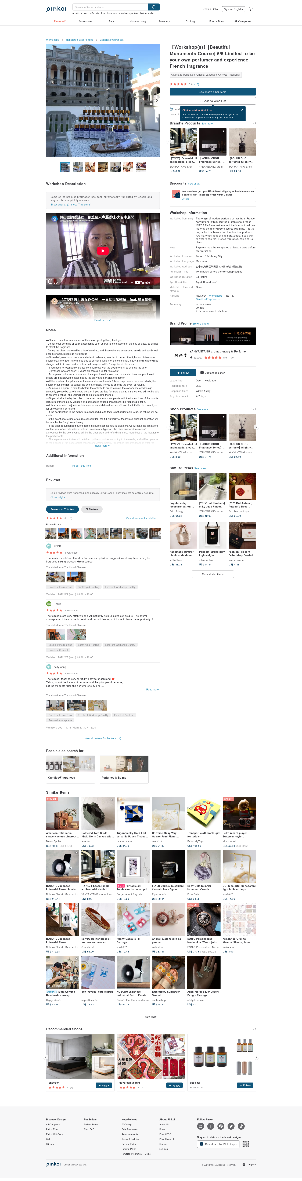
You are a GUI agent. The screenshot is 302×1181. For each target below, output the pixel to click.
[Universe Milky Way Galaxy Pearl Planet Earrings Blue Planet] (168, 813)
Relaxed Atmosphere (60, 720)
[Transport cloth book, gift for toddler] (204, 813)
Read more (152, 689)
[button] (183, 372)
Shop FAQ (89, 1129)
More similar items (213, 574)
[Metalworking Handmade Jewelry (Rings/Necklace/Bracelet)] (62, 972)
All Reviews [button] (92, 509)
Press (162, 1129)
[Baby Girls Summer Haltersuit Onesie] (204, 866)
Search (154, 6)
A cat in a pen (79, 13)
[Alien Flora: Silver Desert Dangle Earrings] (204, 972)
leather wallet (147, 13)
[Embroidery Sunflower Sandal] (168, 972)
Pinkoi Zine (51, 1129)
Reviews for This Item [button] (62, 509)
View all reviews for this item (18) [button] (103, 738)
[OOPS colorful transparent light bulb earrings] (239, 866)
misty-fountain (195, 1000)
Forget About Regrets (129, 894)
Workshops (52, 39)
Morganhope (241, 511)
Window (50, 1144)
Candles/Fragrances (112, 39)
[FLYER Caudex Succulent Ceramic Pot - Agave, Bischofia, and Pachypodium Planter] (168, 866)
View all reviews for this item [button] (141, 518)
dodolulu (100, 13)
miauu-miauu (206, 560)
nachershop (159, 1000)
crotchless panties (128, 13)
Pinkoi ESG (165, 1134)
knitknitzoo (176, 560)
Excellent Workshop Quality (120, 587)
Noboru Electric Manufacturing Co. (66, 894)
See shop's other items (212, 92)
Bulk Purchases (130, 1129)
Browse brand (201, 323)
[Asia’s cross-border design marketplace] (56, 9)
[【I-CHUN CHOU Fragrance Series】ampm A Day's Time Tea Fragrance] (212, 142)
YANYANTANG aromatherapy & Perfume (193, 166)
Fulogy (179, 511)
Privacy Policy (129, 1144)
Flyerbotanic (159, 894)
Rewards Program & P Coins (136, 1154)
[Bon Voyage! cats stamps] (98, 972)
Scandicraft (88, 947)
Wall (48, 1139)
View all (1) (194, 183)
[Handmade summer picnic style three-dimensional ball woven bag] (183, 535)
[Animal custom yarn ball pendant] (168, 919)
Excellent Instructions (60, 587)
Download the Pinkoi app (220, 1144)
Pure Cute (193, 894)
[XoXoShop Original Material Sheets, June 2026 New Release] (239, 919)
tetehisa (86, 841)
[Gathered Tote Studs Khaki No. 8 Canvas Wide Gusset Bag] (98, 813)
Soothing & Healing (88, 587)
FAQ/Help (126, 1124)
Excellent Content (58, 650)
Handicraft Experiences (79, 39)
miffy (91, 13)
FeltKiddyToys (195, 841)
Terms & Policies (130, 1139)
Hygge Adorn (53, 1000)
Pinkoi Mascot (166, 1139)
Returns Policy (129, 1149)
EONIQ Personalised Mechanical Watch (210, 947)
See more (207, 123)
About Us (164, 1124)
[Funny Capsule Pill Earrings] (133, 919)
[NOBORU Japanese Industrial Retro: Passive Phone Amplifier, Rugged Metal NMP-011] (133, 972)
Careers (163, 1144)
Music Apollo (53, 841)
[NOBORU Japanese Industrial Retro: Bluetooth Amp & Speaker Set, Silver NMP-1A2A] (62, 919)
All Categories (53, 1124)
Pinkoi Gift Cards (54, 1134)
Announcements (130, 1134)
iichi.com (163, 1149)
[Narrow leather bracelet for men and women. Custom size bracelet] (98, 919)
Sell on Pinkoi (210, 9)
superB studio (89, 1000)
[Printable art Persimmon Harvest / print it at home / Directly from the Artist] (133, 866)
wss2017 (157, 841)
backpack (112, 13)
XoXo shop (229, 947)
